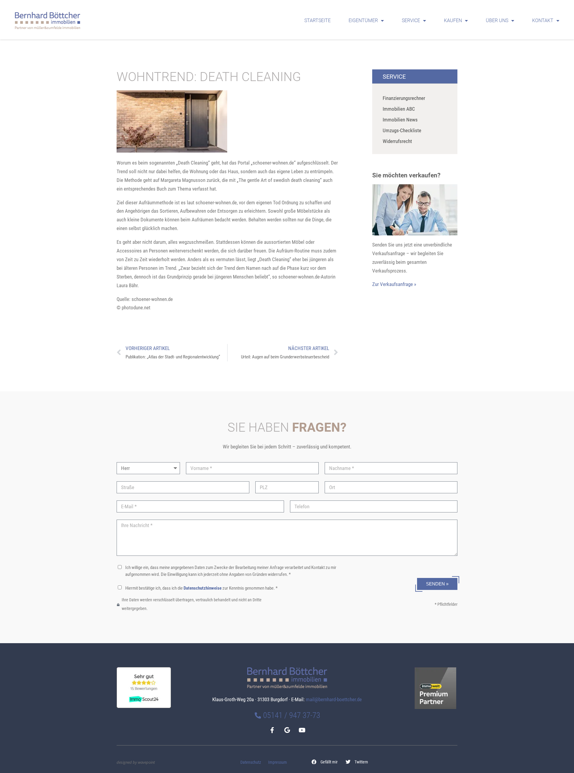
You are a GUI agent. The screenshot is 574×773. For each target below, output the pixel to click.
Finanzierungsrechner (404, 98)
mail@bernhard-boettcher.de (334, 699)
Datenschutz (250, 762)
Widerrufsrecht (397, 141)
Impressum (277, 762)
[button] (325, 762)
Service (411, 20)
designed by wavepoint (136, 762)
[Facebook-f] (272, 730)
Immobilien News (400, 120)
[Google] (287, 730)
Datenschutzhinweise (203, 588)
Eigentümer (363, 20)
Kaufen (453, 20)
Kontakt (542, 20)
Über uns (497, 20)
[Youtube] (302, 730)
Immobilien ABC (399, 109)
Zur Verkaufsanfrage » (394, 284)
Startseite (317, 20)
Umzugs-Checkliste (402, 130)
